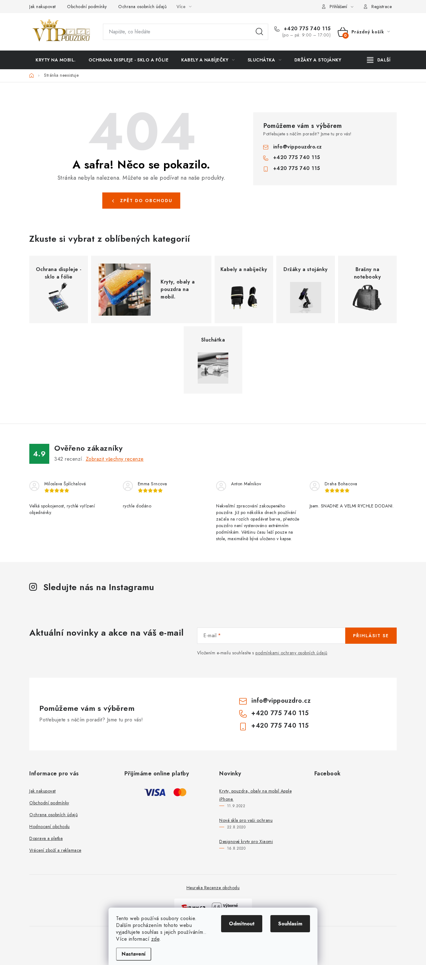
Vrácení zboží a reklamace (55, 850)
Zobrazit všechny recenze (115, 459)
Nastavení (134, 954)
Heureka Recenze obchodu (213, 888)
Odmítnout (241, 923)
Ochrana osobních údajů (142, 6)
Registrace (381, 6)
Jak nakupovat (42, 6)
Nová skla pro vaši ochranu (246, 820)
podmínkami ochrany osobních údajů (291, 653)
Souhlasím (290, 923)
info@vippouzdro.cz (297, 146)
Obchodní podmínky (87, 6)
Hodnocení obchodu (49, 826)
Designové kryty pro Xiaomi (246, 841)
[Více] (379, 60)
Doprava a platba (46, 838)
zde (155, 939)
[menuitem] (55, 60)
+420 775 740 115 (306, 29)
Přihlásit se (371, 636)
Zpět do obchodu (146, 200)
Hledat (259, 32)
